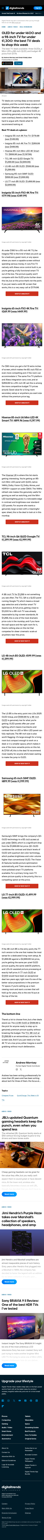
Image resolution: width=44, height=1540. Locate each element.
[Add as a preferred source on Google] (7, 63)
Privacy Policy (30, 1504)
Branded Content (31, 1455)
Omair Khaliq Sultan (25, 58)
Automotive (6, 1439)
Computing (6, 1420)
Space (27, 1424)
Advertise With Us (8, 1456)
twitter (21, 1069)
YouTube (20, 1401)
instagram (17, 1069)
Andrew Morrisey (9, 58)
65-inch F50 (33, 369)
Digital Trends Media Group (12, 1525)
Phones (4, 1416)
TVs (3, 1100)
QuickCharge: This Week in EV (28, 1095)
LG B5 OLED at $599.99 (26, 1022)
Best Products (30, 1431)
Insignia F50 (7, 253)
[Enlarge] (40, 210)
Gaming (5, 1424)
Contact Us (6, 1452)
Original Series (30, 1439)
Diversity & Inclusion (9, 1513)
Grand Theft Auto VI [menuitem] (8, 13)
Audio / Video (7, 1427)
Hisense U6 (11, 475)
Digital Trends (12, 10)
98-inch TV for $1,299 (14, 594)
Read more (9, 1194)
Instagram (8, 1401)
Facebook (3, 1401)
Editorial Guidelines (9, 1460)
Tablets (27, 1416)
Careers (4, 1504)
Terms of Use (6, 1518)
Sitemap (28, 1513)
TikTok (25, 1401)
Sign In (38, 8)
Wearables (29, 1420)
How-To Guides (31, 1435)
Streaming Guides (32, 1427)
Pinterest (31, 1401)
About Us (5, 1448)
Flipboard (3, 1406)
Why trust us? (16, 22)
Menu (3, 8)
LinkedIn (37, 1401)
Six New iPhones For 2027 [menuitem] (25, 13)
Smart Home (6, 1431)
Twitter (14, 1401)
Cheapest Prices (7, 1095)
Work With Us (7, 1508)
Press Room (29, 1508)
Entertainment (7, 1435)
